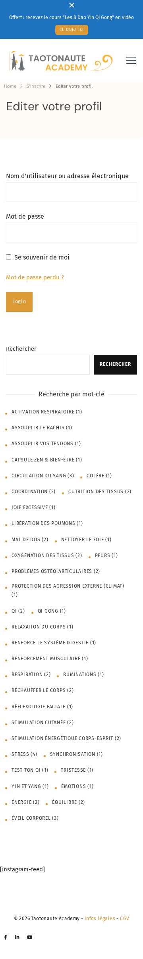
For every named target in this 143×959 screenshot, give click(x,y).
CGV (124, 918)
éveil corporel (35, 818)
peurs (106, 555)
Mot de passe (25, 216)
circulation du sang (43, 476)
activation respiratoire (47, 412)
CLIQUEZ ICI (72, 29)
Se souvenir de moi (42, 257)
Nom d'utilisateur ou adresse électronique (67, 176)
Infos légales (100, 918)
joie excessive (34, 507)
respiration (31, 674)
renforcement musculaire (50, 658)
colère (99, 476)
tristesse (77, 770)
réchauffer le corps (42, 690)
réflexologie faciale (42, 706)
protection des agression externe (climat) (68, 590)
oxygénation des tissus (47, 555)
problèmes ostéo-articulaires (56, 571)
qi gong (52, 611)
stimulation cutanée (42, 722)
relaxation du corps (42, 627)
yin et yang (30, 786)
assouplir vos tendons (46, 443)
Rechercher (21, 348)
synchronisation (76, 754)
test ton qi (30, 770)
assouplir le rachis (42, 427)
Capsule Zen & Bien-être (47, 460)
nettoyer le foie (86, 539)
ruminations (83, 674)
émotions (77, 786)
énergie (25, 802)
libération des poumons (47, 523)
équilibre (68, 802)
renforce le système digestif (54, 643)
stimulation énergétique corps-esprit (66, 738)
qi (18, 611)
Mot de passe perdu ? (35, 277)
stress (24, 754)
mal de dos (30, 539)
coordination (34, 491)
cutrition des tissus (99, 491)
